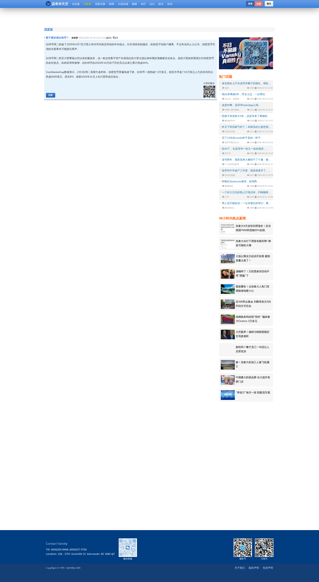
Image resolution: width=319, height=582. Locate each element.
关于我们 (240, 567)
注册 (258, 3)
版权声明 (254, 567)
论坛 (152, 3)
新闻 (111, 3)
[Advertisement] (137, 17)
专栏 (143, 3)
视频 (134, 3)
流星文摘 (100, 3)
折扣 (169, 3)
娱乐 (161, 3)
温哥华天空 (60, 4)
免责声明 (268, 567)
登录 (250, 3)
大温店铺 (123, 3)
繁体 (269, 3)
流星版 (87, 3)
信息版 (76, 3)
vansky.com (73, 567)
